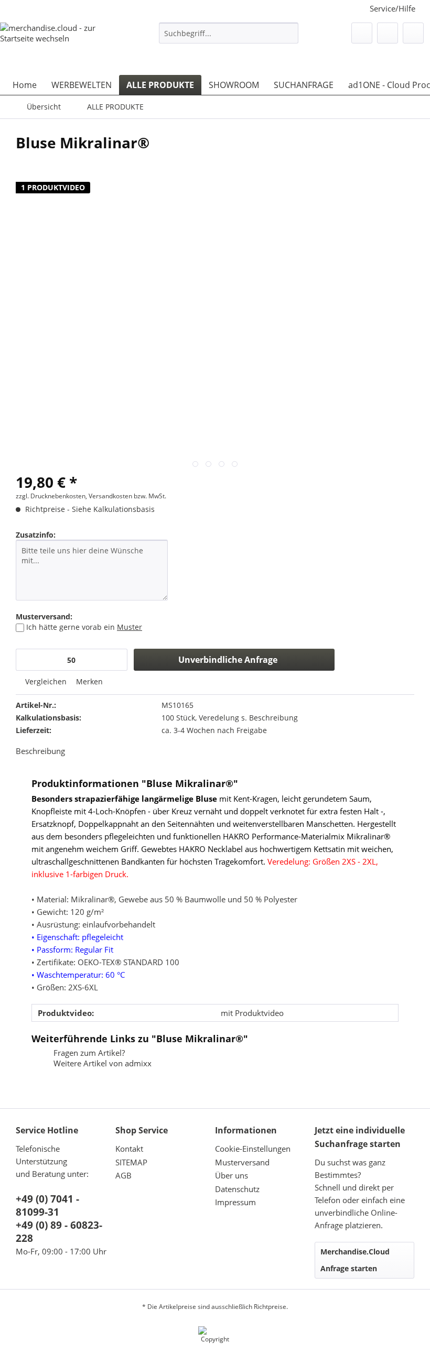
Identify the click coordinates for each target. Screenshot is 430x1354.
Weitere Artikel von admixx (101, 1063)
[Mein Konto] (387, 33)
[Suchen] (288, 33)
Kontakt (129, 1148)
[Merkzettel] (361, 33)
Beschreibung (40, 751)
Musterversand (242, 1162)
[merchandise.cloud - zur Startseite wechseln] (61, 43)
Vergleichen (45, 681)
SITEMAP (131, 1162)
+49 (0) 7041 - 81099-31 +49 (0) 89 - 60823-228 (59, 1218)
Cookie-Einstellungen (253, 1148)
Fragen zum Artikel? (88, 1052)
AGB (123, 1175)
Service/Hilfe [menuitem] (392, 8)
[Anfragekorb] (413, 33)
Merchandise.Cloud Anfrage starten (355, 1260)
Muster (129, 627)
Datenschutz (237, 1189)
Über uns (231, 1175)
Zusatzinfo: (36, 535)
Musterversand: (44, 616)
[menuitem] (229, 38)
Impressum (235, 1202)
